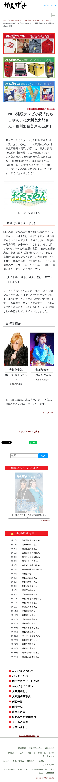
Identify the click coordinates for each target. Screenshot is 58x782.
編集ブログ (49, 748)
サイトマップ (48, 756)
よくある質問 (20, 722)
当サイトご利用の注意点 (13, 761)
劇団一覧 (17, 701)
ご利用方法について (45, 761)
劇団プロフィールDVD (25, 681)
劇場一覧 (17, 706)
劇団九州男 (14, 384)
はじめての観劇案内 (24, 717)
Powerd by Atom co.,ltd (44, 778)
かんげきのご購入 (22, 686)
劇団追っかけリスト (16, 753)
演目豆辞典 (18, 712)
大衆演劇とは (20, 691)
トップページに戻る (29, 431)
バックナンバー (21, 676)
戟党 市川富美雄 (42, 380)
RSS (41, 773)
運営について (23, 769)
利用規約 (30, 761)
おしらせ (48, 412)
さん (31, 540)
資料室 (51, 753)
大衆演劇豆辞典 (21, 696)
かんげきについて (48, 5)
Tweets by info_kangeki (29, 736)
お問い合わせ (20, 727)
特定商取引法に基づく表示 (43, 769)
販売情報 (22, 748)
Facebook (50, 773)
